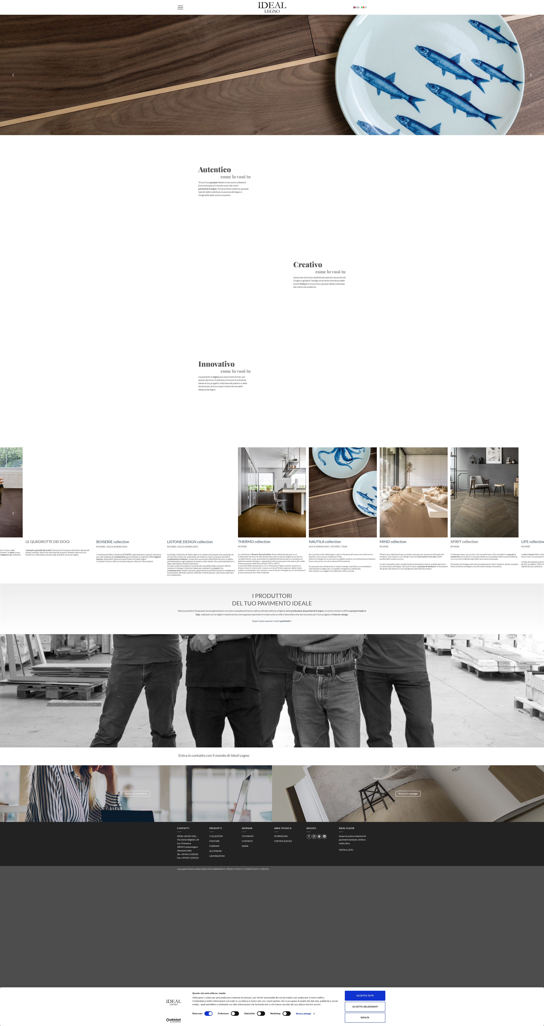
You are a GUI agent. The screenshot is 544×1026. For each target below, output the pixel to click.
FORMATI (214, 842)
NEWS (245, 842)
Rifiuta (365, 1017)
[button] (180, 7)
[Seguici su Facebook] (309, 832)
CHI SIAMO (248, 832)
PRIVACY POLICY (235, 865)
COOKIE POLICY (251, 865)
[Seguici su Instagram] (314, 832)
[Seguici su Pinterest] (319, 832)
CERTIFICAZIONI (283, 837)
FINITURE (214, 837)
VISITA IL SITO (346, 846)
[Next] (530, 75)
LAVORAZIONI (217, 852)
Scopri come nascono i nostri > (272, 617)
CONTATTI (247, 837)
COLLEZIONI (216, 832)
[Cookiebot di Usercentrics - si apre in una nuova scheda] (173, 1020)
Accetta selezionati (365, 1006)
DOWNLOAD (281, 832)
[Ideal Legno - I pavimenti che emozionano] (272, 7)
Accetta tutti (365, 995)
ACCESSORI (215, 847)
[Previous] (13, 75)
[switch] (235, 1013)
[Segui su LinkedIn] (324, 832)
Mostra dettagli (303, 1013)
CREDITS (265, 865)
